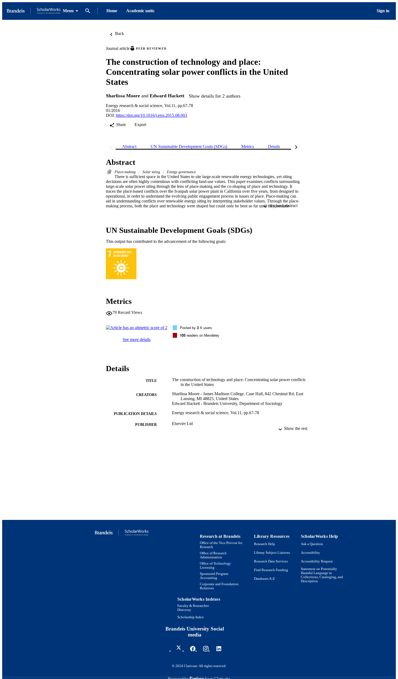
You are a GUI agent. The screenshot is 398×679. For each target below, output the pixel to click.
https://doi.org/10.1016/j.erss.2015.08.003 (151, 115)
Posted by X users (196, 327)
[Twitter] (179, 648)
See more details (137, 339)
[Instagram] (205, 648)
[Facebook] (192, 648)
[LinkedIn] (218, 648)
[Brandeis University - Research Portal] (33, 11)
